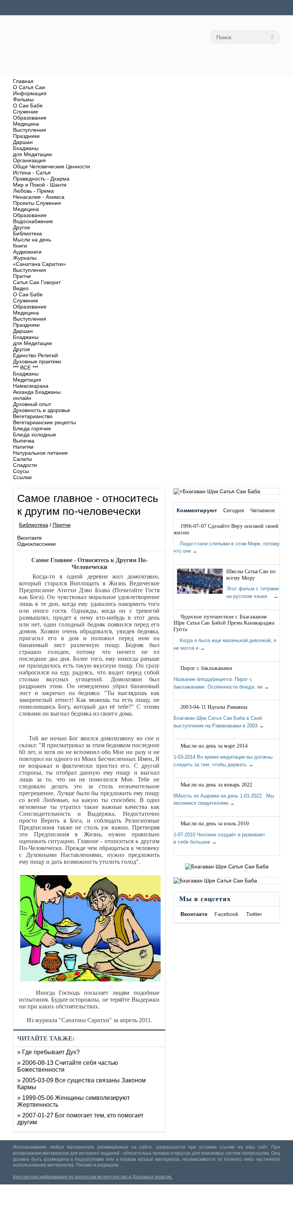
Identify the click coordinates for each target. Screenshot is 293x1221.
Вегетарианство (33, 416)
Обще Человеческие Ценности (51, 166)
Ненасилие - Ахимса (38, 197)
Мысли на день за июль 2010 (214, 823)
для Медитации (32, 154)
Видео (21, 288)
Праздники (26, 136)
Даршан (23, 142)
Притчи (22, 276)
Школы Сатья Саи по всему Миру (251, 575)
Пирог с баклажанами (206, 668)
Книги (20, 246)
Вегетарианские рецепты (44, 422)
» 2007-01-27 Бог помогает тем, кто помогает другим (80, 1118)
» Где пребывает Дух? (48, 1052)
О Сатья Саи (29, 87)
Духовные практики (37, 361)
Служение (25, 112)
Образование (30, 118)
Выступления (29, 130)
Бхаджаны (26, 148)
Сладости (25, 465)
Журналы (25, 258)
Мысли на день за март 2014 (214, 746)
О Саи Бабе (28, 105)
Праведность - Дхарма (41, 179)
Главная (23, 81)
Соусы (21, 471)
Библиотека (27, 233)
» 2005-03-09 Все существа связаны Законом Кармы (81, 1083)
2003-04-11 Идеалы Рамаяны (213, 707)
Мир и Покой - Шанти (39, 185)
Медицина (26, 124)
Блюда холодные (34, 435)
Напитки (23, 447)
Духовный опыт (32, 404)
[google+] (272, 67)
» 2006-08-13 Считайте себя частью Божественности (67, 1066)
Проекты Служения (37, 203)
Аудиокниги (27, 252)
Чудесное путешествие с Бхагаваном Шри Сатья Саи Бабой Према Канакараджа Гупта (224, 623)
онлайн (22, 398)
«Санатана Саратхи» (39, 264)
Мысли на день (32, 240)
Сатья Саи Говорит (37, 282)
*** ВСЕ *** (25, 367)
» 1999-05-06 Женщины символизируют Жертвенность (73, 1101)
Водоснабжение (33, 221)
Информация (30, 93)
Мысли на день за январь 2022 (216, 785)
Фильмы (23, 99)
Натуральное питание (40, 453)
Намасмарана (30, 386)
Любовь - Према (33, 191)
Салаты (22, 459)
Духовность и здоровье (41, 410)
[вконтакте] (255, 67)
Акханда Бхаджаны (37, 392)
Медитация (27, 380)
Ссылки (22, 477)
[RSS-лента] (221, 67)
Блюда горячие (32, 428)
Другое (21, 227)
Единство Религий (35, 355)
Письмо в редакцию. (97, 1165)
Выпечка (23, 441)
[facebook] (238, 67)
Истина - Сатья (32, 172)
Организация (29, 160)
